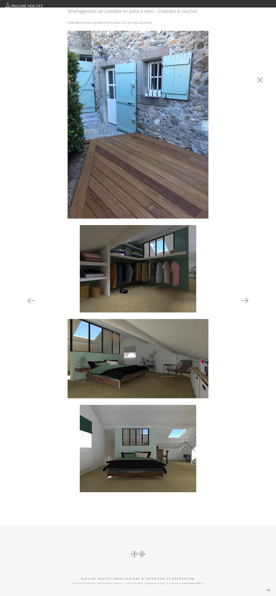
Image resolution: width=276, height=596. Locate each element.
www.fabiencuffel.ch (193, 583)
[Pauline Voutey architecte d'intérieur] (24, 7)
